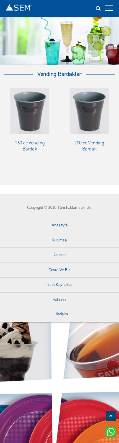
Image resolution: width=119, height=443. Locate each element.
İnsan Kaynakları (59, 284)
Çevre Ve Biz (59, 270)
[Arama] (98, 6)
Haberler (59, 299)
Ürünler (60, 255)
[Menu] (109, 9)
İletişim (62, 314)
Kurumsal (60, 240)
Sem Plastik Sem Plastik (18, 8)
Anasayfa (60, 225)
